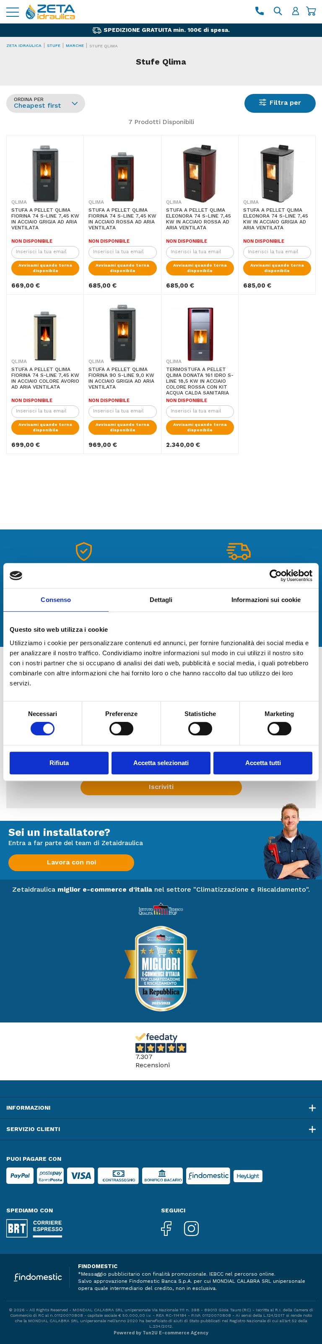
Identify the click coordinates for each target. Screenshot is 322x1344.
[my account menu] (295, 12)
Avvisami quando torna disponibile (45, 268)
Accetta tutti (263, 762)
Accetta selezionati (161, 762)
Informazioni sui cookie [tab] (266, 599)
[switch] (121, 728)
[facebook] (172, 1229)
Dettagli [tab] (161, 599)
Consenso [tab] (56, 599)
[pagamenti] (84, 553)
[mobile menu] (12, 12)
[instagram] (197, 1229)
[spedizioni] (238, 553)
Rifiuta (59, 762)
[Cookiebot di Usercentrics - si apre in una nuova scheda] (275, 575)
